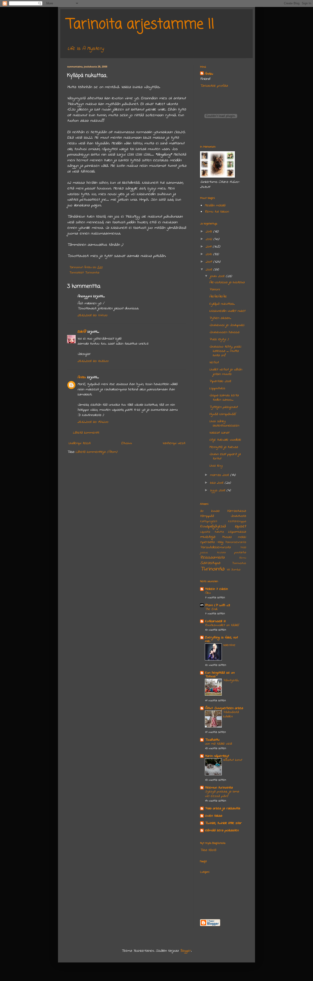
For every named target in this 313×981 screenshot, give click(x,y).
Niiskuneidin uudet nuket (227, 311)
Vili (228, 569)
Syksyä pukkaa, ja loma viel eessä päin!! (222, 794)
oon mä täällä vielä (218, 743)
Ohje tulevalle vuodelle (225, 440)
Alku (208, 592)
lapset (240, 526)
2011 (209, 246)
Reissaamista (212, 557)
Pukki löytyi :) (219, 339)
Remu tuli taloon (217, 211)
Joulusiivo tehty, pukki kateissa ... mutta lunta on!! (225, 351)
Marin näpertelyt (217, 756)
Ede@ (81, 332)
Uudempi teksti (79, 443)
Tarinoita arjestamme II (140, 24)
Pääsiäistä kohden (231, 714)
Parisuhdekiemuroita (215, 547)
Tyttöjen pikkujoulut (223, 407)
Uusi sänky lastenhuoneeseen (224, 423)
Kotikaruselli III (215, 621)
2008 (209, 269)
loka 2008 (217, 483)
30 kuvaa (209, 511)
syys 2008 (218, 490)
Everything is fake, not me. (221, 639)
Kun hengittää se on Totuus (219, 674)
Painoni (214, 289)
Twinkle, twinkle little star (223, 823)
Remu (242, 558)
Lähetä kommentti (86, 432)
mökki (242, 537)
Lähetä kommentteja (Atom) (96, 452)
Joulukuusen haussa (224, 332)
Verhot (214, 362)
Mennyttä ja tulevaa (223, 447)
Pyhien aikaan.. (220, 318)
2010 (209, 254)
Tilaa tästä (208, 850)
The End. (211, 609)
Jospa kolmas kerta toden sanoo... (224, 398)
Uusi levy (215, 465)
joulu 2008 (218, 276)
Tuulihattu (212, 740)
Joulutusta (238, 516)
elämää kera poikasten (222, 830)
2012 (209, 239)
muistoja (207, 537)
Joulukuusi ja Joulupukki (226, 325)
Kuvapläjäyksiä (213, 526)
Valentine (229, 645)
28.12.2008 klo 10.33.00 (92, 361)
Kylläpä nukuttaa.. (222, 304)
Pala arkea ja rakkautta (222, 808)
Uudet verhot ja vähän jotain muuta (225, 372)
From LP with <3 (217, 605)
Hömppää (207, 516)
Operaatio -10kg (211, 542)
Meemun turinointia (219, 787)
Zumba (235, 569)
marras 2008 (220, 475)
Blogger (185, 951)
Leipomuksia (237, 532)
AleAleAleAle (218, 296)
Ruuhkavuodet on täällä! (222, 625)
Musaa (226, 537)
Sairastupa (210, 563)
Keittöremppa (237, 521)
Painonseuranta (235, 542)
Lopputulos (217, 388)
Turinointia (92, 272)
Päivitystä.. (231, 680)
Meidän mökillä (215, 205)
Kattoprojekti (208, 521)
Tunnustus (239, 563)
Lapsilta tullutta (212, 532)
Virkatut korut (232, 759)
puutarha (240, 552)
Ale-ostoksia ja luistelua (226, 282)
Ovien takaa (213, 816)
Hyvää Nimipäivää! (222, 414)
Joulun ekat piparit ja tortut (225, 456)
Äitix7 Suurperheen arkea (224, 708)
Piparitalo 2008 (220, 381)
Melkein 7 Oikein (216, 589)
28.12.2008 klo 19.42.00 (92, 422)
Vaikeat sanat (219, 432)
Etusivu (126, 443)
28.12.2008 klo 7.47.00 (92, 315)
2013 (209, 231)
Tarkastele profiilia (214, 86)
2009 (209, 262)
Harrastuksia (236, 511)
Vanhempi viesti (173, 443)
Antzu (81, 377)
